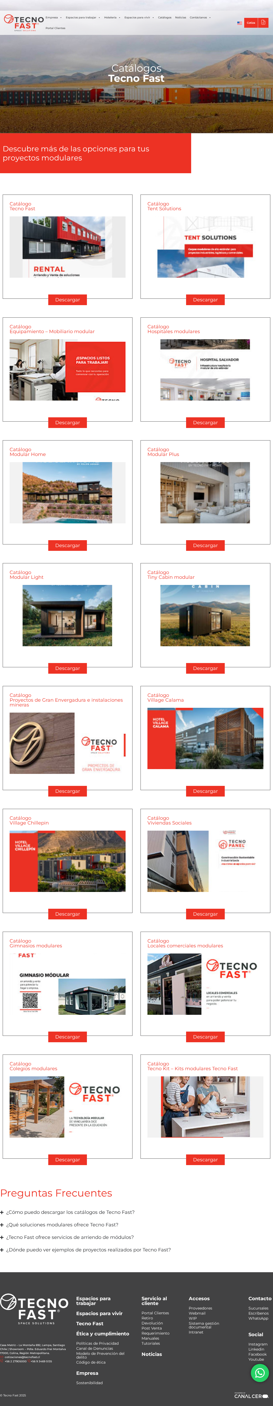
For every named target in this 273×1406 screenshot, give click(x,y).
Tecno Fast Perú (174, 5)
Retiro (147, 1318)
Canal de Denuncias (94, 1348)
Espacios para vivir (137, 17)
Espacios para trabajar (81, 17)
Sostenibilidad (89, 1382)
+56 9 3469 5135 (127, 5)
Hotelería (110, 17)
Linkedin (256, 1349)
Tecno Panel (252, 5)
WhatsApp (258, 1318)
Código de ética (91, 1362)
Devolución (152, 1323)
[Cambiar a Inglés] (239, 23)
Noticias (180, 17)
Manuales (150, 1338)
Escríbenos (258, 1313)
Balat (232, 5)
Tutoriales (151, 1343)
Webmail (197, 1313)
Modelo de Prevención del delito (100, 1355)
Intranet (196, 1332)
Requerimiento (156, 1333)
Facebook (257, 1354)
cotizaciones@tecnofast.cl (22, 1357)
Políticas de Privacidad (97, 1343)
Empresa (52, 17)
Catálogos (164, 17)
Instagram (258, 1344)
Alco (197, 5)
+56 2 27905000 (99, 5)
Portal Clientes (55, 28)
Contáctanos (198, 17)
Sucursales (258, 1308)
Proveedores (200, 1308)
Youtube (256, 1359)
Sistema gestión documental (204, 1325)
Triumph (214, 5)
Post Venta (152, 1328)
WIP (193, 1318)
